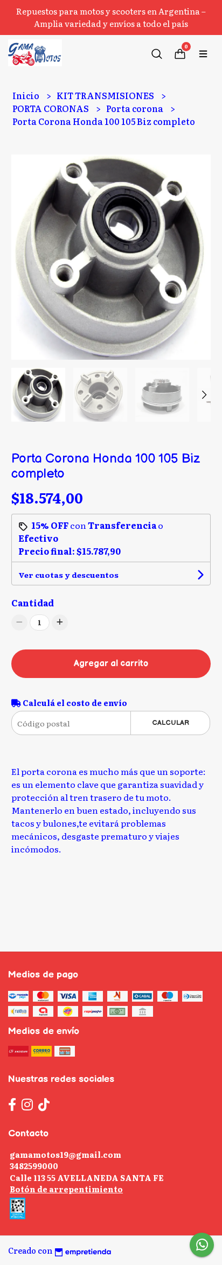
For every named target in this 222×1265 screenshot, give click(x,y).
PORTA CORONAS (51, 108)
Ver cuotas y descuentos (68, 574)
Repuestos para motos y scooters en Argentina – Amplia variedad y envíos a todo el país (111, 17)
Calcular (170, 722)
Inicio (26, 95)
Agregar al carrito (111, 664)
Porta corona (135, 108)
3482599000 (34, 1165)
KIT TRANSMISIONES (106, 95)
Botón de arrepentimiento (66, 1188)
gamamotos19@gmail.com (65, 1154)
